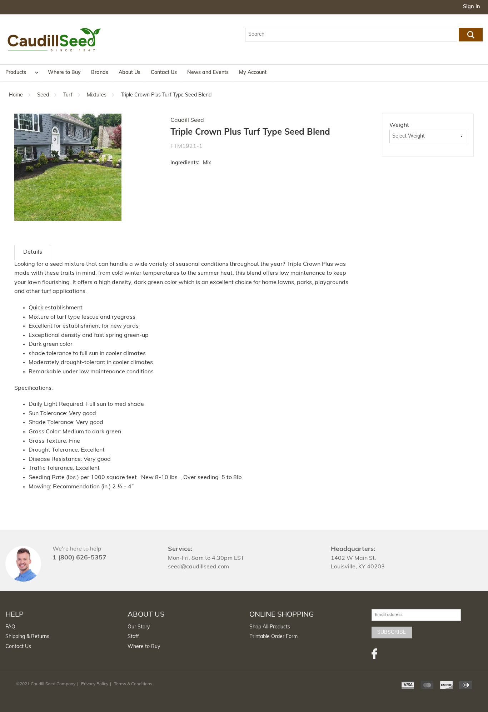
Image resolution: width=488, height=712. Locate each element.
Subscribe (391, 632)
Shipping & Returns (27, 636)
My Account (253, 72)
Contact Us (164, 72)
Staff (133, 636)
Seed (43, 95)
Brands (99, 72)
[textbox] (351, 34)
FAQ (10, 627)
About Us (129, 72)
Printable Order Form (273, 636)
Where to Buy (64, 72)
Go (471, 34)
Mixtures (96, 95)
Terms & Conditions (133, 684)
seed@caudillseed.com (198, 567)
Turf (68, 95)
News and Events (208, 72)
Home (16, 95)
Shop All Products (269, 627)
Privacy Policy (94, 684)
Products (15, 72)
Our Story (139, 627)
